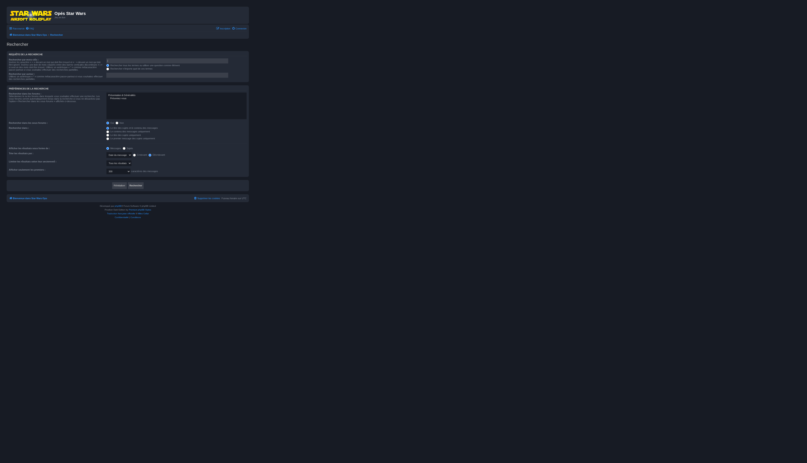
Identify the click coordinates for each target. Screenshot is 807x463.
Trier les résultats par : (21, 153)
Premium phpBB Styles (140, 210)
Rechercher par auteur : (22, 74)
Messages (115, 148)
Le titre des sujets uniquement (125, 135)
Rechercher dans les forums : (25, 93)
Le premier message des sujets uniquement (132, 138)
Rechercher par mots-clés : (24, 59)
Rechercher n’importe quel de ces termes (131, 68)
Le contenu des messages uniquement (130, 131)
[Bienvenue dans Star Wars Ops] (31, 15)
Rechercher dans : (19, 128)
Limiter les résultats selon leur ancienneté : (33, 161)
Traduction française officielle (121, 213)
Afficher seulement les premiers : (27, 169)
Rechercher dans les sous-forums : (28, 123)
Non (121, 123)
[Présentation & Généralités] (176, 95)
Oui (112, 123)
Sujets (129, 148)
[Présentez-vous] (176, 98)
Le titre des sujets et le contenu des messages (134, 128)
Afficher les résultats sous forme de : (29, 148)
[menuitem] (30, 28)
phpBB (118, 206)
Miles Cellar (143, 213)
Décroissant (158, 155)
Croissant (141, 155)
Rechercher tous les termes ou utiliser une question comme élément (145, 65)
